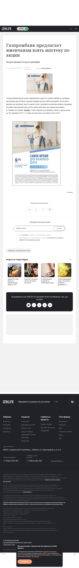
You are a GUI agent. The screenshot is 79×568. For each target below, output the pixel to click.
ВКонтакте (63, 421)
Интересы (7, 428)
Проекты (6, 431)
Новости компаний (27, 68)
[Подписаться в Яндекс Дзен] (28, 305)
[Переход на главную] (6, 29)
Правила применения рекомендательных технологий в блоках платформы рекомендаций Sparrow (34, 502)
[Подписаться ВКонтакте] (39, 305)
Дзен (61, 435)
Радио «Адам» (46, 424)
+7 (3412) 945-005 (10, 460)
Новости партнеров (17, 259)
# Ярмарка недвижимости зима (19, 250)
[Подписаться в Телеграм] (34, 305)
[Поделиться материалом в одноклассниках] (36, 209)
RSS (60, 438)
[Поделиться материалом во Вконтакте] (29, 209)
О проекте (25, 421)
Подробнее (35, 556)
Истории (6, 425)
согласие (25, 235)
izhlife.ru (45, 553)
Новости (6, 421)
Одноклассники (65, 431)
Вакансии (25, 441)
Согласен (24, 562)
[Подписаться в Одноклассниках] (44, 305)
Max (60, 428)
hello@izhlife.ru (57, 461)
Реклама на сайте (28, 425)
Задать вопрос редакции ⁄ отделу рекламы (28, 434)
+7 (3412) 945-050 (34, 460)
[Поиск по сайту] (71, 29)
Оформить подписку (34, 402)
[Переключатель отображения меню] (76, 29)
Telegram (62, 425)
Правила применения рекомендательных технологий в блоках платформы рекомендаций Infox (33, 504)
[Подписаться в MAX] (50, 305)
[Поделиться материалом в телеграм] (43, 209)
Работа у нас (26, 428)
